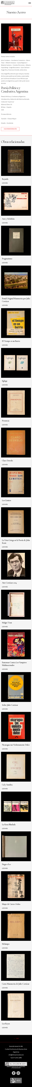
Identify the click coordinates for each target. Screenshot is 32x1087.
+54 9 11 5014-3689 (16, 1058)
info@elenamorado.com (16, 1055)
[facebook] (14, 1073)
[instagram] (18, 1073)
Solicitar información (10, 129)
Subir (17, 1038)
